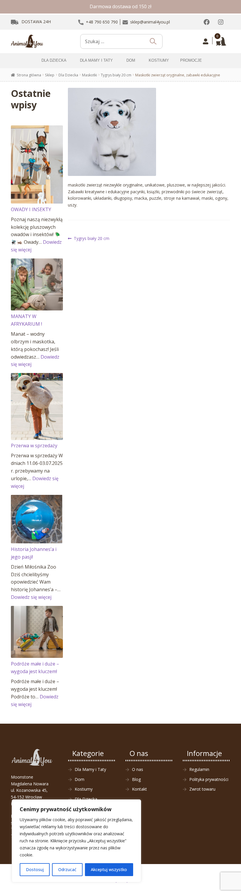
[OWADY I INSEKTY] (37, 164)
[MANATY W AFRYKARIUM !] (37, 284)
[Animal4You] (27, 41)
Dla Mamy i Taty (90, 769)
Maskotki (89, 75)
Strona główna (29, 75)
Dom (79, 779)
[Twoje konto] (205, 41)
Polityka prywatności (208, 779)
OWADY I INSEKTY (31, 209)
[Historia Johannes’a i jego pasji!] (37, 519)
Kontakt (139, 789)
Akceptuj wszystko (109, 869)
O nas (137, 769)
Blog (136, 779)
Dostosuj (35, 869)
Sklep (49, 75)
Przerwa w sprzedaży (34, 445)
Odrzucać (67, 869)
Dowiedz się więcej (31, 597)
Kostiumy (84, 789)
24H (36, 21)
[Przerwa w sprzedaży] (37, 406)
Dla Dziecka (68, 75)
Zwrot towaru (202, 789)
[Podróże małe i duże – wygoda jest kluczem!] (37, 632)
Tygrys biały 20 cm (116, 75)
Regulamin (199, 769)
